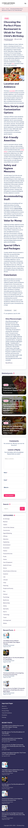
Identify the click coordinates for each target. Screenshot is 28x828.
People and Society (8, 588)
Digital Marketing (7, 533)
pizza (13, 63)
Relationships (6, 603)
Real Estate (6, 600)
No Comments (9, 40)
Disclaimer (4, 715)
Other (4, 582)
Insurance (5, 574)
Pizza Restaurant (8, 310)
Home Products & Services (9, 571)
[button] (8, 362)
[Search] (22, 508)
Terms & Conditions (7, 713)
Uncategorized (7, 620)
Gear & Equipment (7, 562)
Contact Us (5, 708)
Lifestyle (5, 579)
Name (6, 472)
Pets (4, 591)
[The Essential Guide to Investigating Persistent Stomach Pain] (6, 668)
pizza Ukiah (12, 90)
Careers (5, 524)
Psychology (6, 597)
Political (5, 594)
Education (5, 539)
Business (5, 521)
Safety (5, 606)
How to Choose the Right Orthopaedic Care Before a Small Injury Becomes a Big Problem (14, 690)
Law (4, 577)
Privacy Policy (5, 710)
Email (6, 480)
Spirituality (6, 608)
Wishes (5, 623)
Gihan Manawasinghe (13, 319)
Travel (4, 617)
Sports (5, 611)
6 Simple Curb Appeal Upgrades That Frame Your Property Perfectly (14, 753)
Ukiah (15, 310)
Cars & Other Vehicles (8, 527)
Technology (6, 614)
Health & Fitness (7, 565)
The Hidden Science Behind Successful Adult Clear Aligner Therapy (11, 642)
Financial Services (7, 553)
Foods (6, 18)
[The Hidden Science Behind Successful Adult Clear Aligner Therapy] (6, 636)
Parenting (5, 585)
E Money (5, 536)
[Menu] (25, 3)
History (5, 568)
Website (6, 487)
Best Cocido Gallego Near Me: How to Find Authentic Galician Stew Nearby (13, 428)
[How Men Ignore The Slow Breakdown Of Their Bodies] (6, 653)
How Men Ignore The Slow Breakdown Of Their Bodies (13, 658)
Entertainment (6, 545)
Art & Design (6, 518)
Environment (6, 548)
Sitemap (4, 717)
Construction (6, 530)
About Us (4, 706)
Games (5, 559)
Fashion (5, 550)
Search (6, 504)
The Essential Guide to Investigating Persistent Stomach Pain (13, 673)
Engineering (6, 542)
